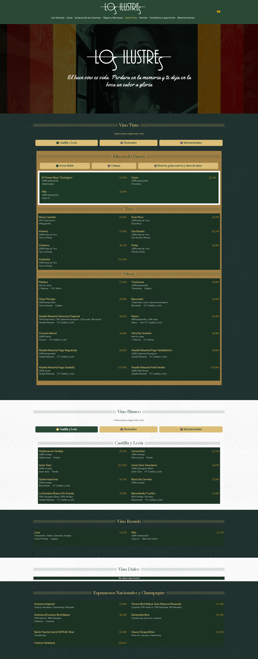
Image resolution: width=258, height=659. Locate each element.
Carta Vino (131, 17)
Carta (69, 17)
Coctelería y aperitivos (162, 17)
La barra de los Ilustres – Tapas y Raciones (99, 17)
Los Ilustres (57, 17)
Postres (143, 17)
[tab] (66, 143)
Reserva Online (186, 17)
